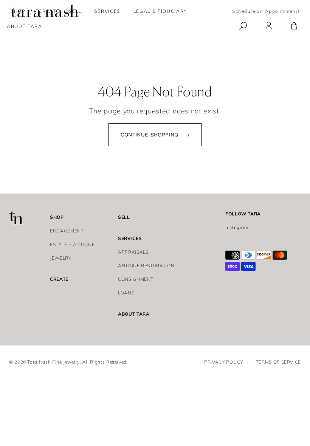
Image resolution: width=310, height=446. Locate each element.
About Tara (133, 314)
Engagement (67, 231)
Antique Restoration (146, 265)
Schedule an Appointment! (265, 11)
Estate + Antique (72, 244)
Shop (18, 11)
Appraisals (133, 252)
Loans (126, 293)
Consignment (135, 279)
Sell (124, 217)
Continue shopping (149, 135)
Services (107, 11)
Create (59, 279)
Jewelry (60, 258)
